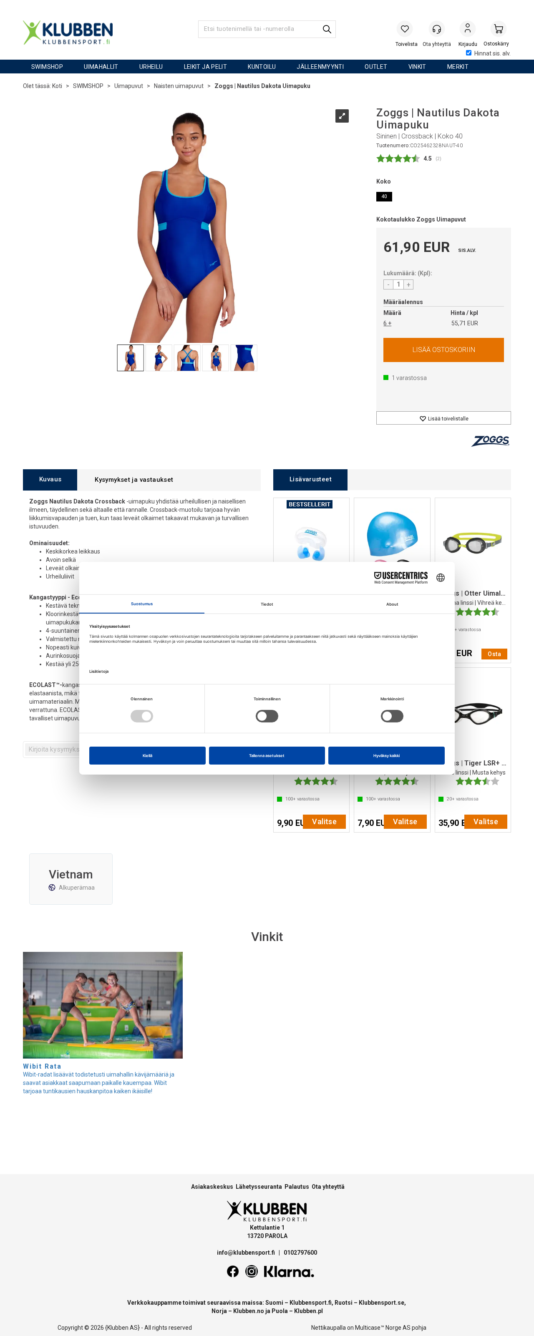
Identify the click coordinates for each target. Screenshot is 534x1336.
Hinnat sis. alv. (492, 53)
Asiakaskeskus (212, 1186)
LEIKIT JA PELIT (205, 66)
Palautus (297, 1186)
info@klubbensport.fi (246, 1252)
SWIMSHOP (47, 66)
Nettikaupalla (328, 1327)
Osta (443, 350)
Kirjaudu (467, 29)
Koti (57, 86)
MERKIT (458, 66)
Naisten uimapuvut (179, 86)
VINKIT (417, 66)
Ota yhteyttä (328, 1186)
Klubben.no (248, 1311)
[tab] (50, 480)
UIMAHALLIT (101, 66)
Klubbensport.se (381, 1302)
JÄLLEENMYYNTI (320, 66)
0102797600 (300, 1252)
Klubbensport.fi (311, 1302)
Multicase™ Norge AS (383, 1327)
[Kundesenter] (436, 28)
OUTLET (376, 66)
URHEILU (151, 66)
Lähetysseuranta (259, 1186)
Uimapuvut (128, 86)
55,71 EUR (464, 323)
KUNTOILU (262, 66)
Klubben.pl (308, 1311)
